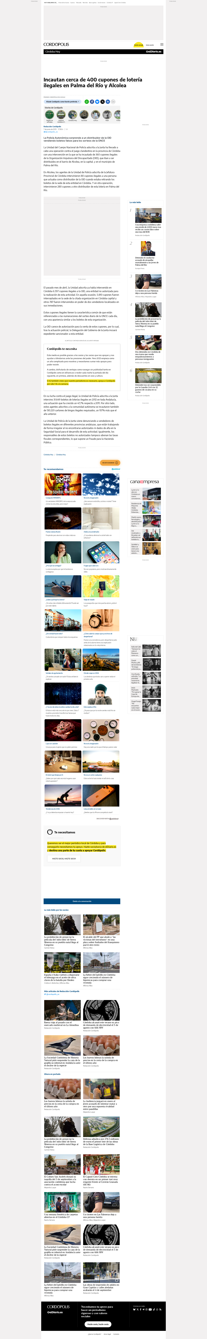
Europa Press (139, 268)
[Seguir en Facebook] (140, 1309)
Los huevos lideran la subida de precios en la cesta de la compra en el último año (100, 1060)
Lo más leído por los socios (56, 910)
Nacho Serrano (88, 1187)
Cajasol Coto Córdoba (120, 2)
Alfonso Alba (87, 948)
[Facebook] (92, 102)
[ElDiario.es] (154, 51)
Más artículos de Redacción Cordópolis (61, 991)
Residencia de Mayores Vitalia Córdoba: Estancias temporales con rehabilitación (136, 508)
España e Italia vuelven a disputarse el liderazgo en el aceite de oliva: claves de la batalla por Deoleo (61, 977)
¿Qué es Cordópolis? (94, 1334)
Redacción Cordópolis (52, 127)
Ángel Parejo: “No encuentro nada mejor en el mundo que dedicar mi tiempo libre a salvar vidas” (136, 705)
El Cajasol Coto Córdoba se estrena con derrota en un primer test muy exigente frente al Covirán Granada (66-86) (100, 1180)
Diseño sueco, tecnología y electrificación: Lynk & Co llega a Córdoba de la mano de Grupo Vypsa (136, 521)
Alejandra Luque (89, 1112)
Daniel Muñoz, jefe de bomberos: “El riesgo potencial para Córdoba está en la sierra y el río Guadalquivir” (136, 664)
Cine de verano (101, 2)
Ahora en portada (52, 1074)
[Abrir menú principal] (161, 44)
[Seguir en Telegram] (143, 1309)
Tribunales (78, 2)
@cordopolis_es (51, 132)
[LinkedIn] (108, 102)
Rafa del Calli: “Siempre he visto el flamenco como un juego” (136, 651)
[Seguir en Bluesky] (134, 1309)
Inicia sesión (150, 45)
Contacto (116, 1334)
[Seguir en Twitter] (138, 1309)
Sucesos (72, 2)
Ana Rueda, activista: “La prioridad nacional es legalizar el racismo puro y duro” (136, 678)
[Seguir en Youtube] (150, 1309)
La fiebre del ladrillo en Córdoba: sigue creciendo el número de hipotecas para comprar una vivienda (99, 978)
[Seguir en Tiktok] (154, 1309)
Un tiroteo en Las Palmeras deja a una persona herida (99, 1216)
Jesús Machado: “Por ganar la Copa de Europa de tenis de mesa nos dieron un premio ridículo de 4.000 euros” (136, 692)
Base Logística (92, 2)
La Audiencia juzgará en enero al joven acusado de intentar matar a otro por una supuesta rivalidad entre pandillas (100, 1105)
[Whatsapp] (87, 102)
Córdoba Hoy (52, 51)
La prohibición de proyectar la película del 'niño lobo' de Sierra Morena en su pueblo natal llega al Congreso (61, 941)
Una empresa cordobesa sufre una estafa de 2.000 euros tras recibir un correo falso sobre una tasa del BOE (148, 228)
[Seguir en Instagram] (146, 1309)
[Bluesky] (97, 102)
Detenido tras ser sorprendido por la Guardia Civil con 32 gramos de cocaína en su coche (148, 388)
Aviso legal (107, 1334)
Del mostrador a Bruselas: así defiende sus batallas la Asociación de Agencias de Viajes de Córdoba (136, 535)
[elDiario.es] (60, 1312)
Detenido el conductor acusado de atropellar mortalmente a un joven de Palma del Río (146, 261)
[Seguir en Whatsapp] (157, 1309)
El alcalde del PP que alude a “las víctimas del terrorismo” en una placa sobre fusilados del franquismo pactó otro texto (101, 941)
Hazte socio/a (138, 45)
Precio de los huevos (63, 2)
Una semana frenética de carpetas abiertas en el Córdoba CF (61, 1216)
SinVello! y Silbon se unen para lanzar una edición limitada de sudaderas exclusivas (135, 548)
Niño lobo (85, 2)
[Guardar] (113, 102)
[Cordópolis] (60, 1306)
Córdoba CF (110, 2)
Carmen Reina (49, 948)
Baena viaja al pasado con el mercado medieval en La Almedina (61, 1023)
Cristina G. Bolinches (51, 983)
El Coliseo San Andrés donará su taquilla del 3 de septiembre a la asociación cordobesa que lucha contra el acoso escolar (60, 1180)
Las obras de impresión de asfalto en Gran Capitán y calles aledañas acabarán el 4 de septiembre (101, 1287)
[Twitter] (102, 102)
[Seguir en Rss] (160, 1309)
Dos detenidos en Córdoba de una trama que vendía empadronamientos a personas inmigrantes (147, 355)
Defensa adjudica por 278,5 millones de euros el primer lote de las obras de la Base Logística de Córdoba (101, 1142)
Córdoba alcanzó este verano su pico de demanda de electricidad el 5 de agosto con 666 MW (101, 1025)
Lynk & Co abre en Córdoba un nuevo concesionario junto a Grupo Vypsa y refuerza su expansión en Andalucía (136, 494)
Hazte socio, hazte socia (64, 859)
